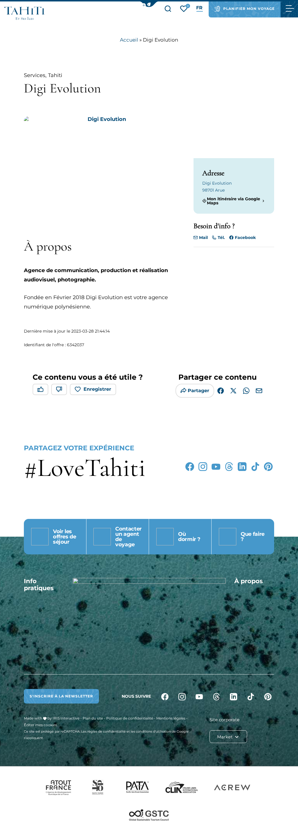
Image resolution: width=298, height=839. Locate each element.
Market (225, 737)
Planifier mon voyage (249, 8)
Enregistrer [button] (97, 389)
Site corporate (225, 719)
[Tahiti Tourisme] (24, 13)
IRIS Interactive (66, 718)
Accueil (129, 40)
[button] (149, 4)
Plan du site (93, 718)
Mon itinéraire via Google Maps (233, 201)
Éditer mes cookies (40, 725)
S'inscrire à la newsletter (61, 696)
